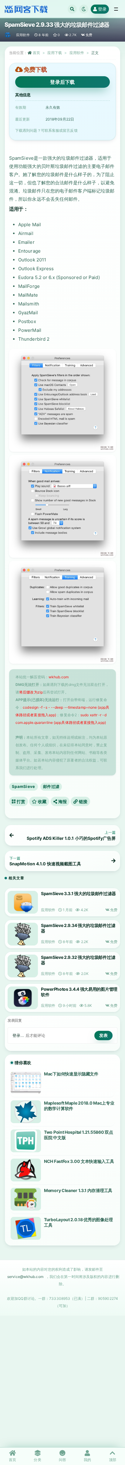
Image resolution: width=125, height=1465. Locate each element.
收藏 (42, 801)
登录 (102, 9)
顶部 (112, 1459)
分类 (37, 1459)
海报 (62, 801)
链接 (82, 801)
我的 (87, 1459)
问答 (62, 1459)
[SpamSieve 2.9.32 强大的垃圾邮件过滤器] (23, 966)
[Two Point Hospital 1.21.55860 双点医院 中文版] (26, 1140)
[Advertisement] (62, 1381)
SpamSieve (23, 786)
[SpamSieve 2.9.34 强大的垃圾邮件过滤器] (23, 934)
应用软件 (23, 35)
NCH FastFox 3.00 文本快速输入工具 (79, 1161)
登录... (18, 1035)
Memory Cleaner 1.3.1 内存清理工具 (78, 1190)
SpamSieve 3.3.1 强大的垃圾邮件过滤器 (78, 893)
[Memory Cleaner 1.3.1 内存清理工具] (26, 1199)
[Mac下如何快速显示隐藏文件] (26, 1082)
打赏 (20, 801)
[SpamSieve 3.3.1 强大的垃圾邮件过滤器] (23, 902)
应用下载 (54, 52)
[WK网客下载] (8, 35)
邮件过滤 (51, 786)
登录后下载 (62, 82)
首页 (36, 52)
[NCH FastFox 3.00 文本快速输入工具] (26, 1170)
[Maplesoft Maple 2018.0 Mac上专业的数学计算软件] (26, 1111)
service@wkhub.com (25, 1276)
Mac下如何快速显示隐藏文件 (71, 1073)
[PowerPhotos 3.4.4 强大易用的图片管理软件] (23, 997)
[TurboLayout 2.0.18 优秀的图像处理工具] (26, 1228)
